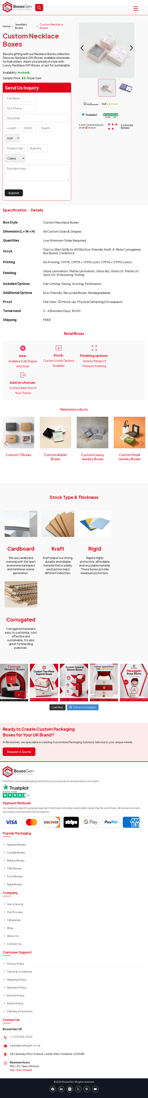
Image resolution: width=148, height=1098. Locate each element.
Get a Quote (15, 904)
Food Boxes (15, 876)
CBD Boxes (14, 868)
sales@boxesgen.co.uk (25, 1045)
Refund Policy (16, 995)
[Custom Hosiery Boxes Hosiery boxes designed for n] (14, 682)
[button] (131, 48)
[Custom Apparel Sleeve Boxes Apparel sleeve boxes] (74, 682)
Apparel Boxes (16, 844)
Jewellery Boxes (21, 26)
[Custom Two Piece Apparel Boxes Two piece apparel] (44, 682)
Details (37, 210)
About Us (13, 935)
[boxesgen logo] (17, 11)
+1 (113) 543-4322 (21, 1036)
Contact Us (14, 943)
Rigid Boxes (14, 884)
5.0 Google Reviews (127, 126)
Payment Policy (16, 987)
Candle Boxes (16, 852)
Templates (14, 920)
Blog (10, 927)
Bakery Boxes (16, 860)
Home (6, 26)
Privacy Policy (15, 963)
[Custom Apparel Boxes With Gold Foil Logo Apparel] (104, 682)
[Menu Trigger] (136, 8)
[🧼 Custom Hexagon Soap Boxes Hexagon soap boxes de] (134, 682)
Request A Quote (19, 752)
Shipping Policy (16, 979)
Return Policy (15, 1003)
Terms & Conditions (19, 971)
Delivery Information (20, 1011)
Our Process (15, 912)
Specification (15, 210)
